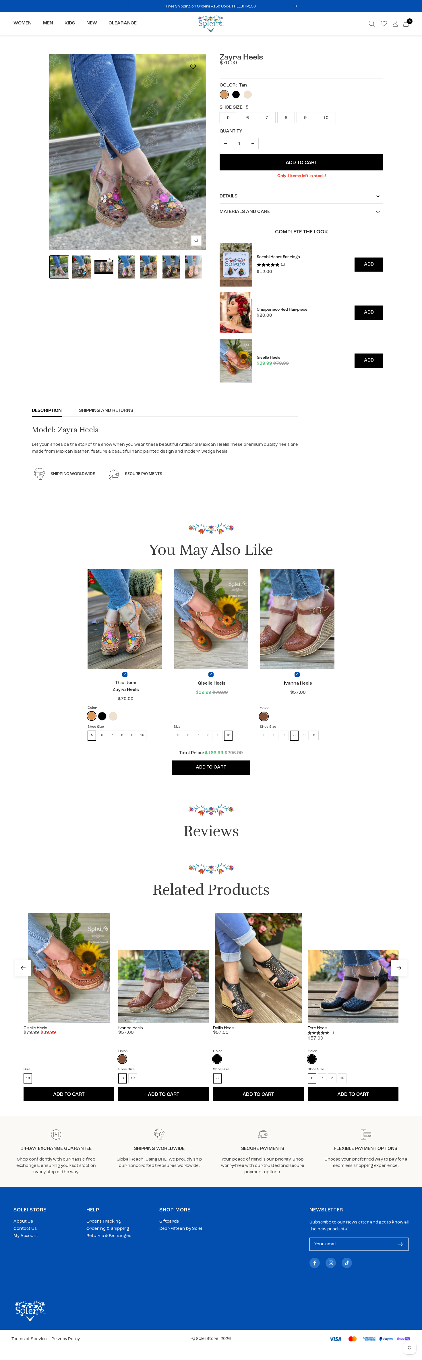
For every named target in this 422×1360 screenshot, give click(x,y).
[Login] (395, 24)
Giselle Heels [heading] (268, 358)
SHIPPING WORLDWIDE (73, 474)
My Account (25, 1236)
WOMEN (22, 23)
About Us (23, 1221)
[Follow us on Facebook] (314, 1263)
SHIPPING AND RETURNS (106, 410)
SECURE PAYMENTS (143, 474)
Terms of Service (29, 1339)
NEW (91, 23)
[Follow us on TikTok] (347, 1263)
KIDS (70, 23)
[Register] (400, 1244)
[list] (301, 313)
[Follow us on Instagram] (331, 1263)
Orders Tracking (103, 1221)
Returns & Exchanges (108, 1236)
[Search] (372, 24)
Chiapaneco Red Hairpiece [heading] (282, 310)
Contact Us (25, 1229)
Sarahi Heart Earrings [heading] (278, 257)
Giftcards (169, 1221)
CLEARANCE (123, 23)
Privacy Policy (65, 1339)
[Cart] (406, 24)
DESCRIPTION (47, 410)
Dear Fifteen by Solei (180, 1229)
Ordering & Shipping (107, 1229)
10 (325, 118)
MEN (48, 23)
